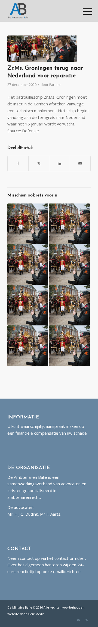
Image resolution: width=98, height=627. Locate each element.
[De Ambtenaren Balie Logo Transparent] (40, 11)
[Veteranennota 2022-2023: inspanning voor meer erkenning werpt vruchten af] (27, 264)
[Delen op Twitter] (39, 163)
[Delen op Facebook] (18, 163)
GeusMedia (36, 614)
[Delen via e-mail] (80, 163)
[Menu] (83, 11)
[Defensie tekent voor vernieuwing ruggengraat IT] (27, 345)
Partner (55, 84)
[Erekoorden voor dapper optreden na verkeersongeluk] (27, 223)
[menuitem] (83, 11)
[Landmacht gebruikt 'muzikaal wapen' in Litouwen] (69, 264)
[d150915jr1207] (42, 48)
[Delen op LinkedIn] (59, 163)
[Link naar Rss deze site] (86, 620)
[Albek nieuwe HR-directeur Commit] (69, 223)
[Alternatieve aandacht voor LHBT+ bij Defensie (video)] (69, 305)
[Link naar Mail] (78, 620)
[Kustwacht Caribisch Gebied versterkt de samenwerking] (69, 345)
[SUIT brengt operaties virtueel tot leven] (27, 305)
